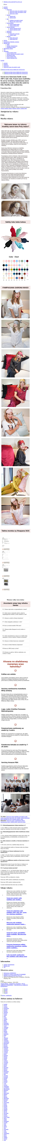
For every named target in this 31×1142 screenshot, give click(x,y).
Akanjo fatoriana (11, 27)
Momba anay (7, 43)
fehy (8, 19)
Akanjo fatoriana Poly (12, 58)
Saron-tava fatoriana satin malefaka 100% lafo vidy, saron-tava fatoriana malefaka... (17, 912)
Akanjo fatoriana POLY (15, 28)
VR (4, 50)
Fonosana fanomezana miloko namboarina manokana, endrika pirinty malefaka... (17, 946)
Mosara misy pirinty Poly (16, 21)
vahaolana (6, 51)
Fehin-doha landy (14, 37)
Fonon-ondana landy (14, 24)
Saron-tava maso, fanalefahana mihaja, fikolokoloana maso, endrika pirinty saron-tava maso (13, 821)
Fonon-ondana (10, 23)
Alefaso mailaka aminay (6, 108)
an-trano (6, 7)
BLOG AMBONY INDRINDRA (13, 984)
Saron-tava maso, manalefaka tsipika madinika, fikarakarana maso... (16, 934)
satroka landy (13, 17)
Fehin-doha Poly (14, 39)
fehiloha (8, 36)
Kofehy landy (13, 35)
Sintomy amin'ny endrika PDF (19, 108)
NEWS (5, 40)
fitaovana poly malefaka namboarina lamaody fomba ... (16, 923)
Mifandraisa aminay (8, 48)
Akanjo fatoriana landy (15, 29)
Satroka (8, 15)
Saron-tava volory (14, 13)
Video (8, 44)
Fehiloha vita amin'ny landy (16, 20)
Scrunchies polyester (14, 33)
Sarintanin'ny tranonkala (15, 983)
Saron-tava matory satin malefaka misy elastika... (14, 898)
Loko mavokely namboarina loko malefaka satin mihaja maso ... (17, 956)
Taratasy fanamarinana (12, 46)
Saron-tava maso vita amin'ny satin (18, 12)
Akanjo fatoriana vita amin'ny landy (15, 54)
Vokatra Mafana (4, 983)
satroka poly (12, 16)
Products (6, 8)
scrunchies (9, 32)
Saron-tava (9, 9)
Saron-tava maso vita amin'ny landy (18, 11)
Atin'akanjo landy (11, 55)
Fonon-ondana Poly (14, 25)
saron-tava (9, 31)
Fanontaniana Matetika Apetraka (11, 41)
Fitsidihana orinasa (11, 47)
